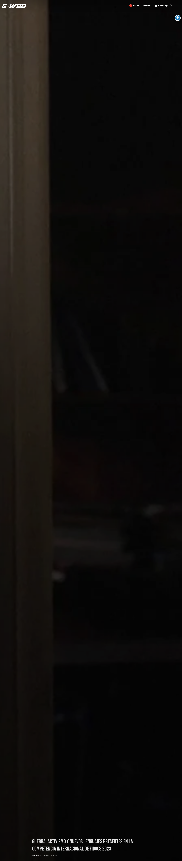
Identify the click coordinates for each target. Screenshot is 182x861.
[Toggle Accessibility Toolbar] (178, 18)
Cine (36, 855)
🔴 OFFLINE (134, 5)
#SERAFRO (147, 5)
